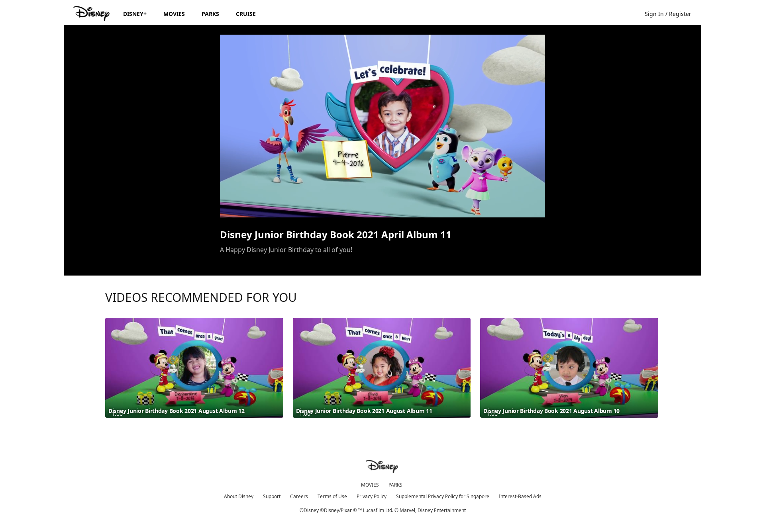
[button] (672, 13)
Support (271, 496)
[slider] (382, 195)
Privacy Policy (371, 496)
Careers (299, 496)
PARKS (395, 484)
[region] (382, 126)
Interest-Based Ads (520, 496)
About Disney (238, 496)
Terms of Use (332, 496)
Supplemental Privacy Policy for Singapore (442, 496)
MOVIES (370, 484)
